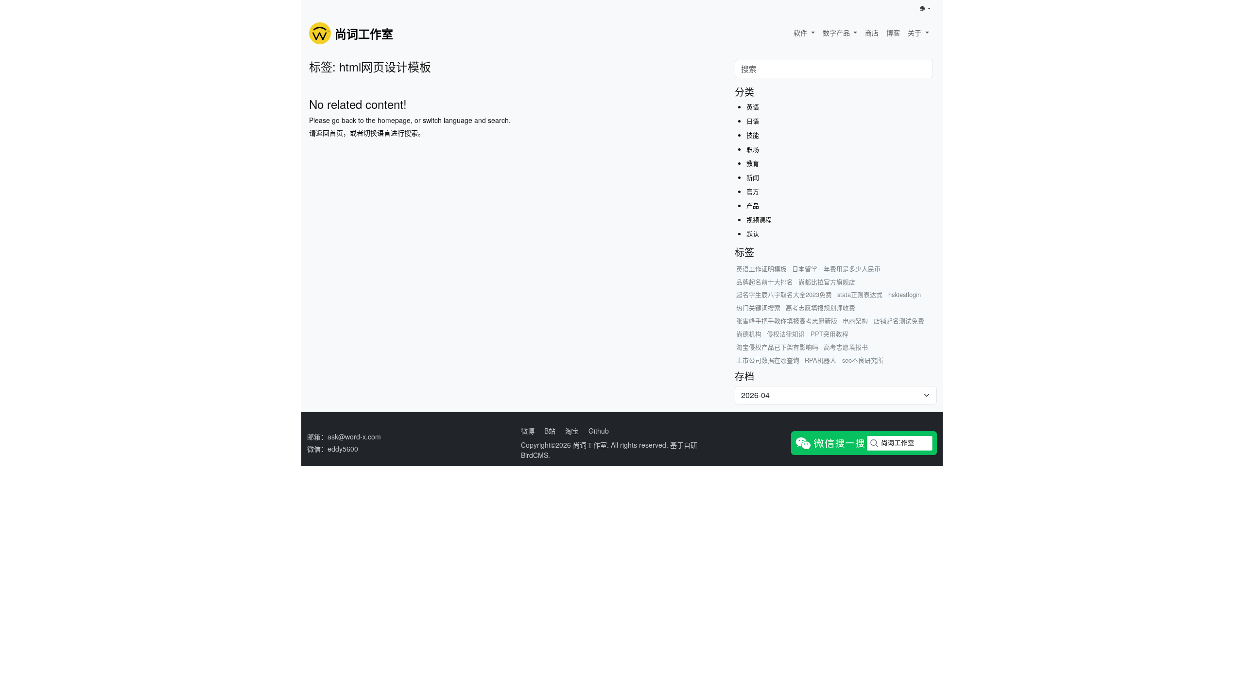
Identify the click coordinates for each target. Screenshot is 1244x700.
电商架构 (855, 320)
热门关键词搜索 (758, 307)
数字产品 (837, 32)
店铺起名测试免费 (899, 320)
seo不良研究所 (862, 360)
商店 (872, 32)
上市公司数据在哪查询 (767, 360)
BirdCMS (534, 455)
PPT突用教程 (829, 333)
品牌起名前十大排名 (764, 281)
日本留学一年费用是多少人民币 (836, 268)
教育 (752, 163)
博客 (893, 32)
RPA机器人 (820, 360)
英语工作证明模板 (761, 268)
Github (598, 431)
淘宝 (572, 431)
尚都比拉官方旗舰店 (826, 281)
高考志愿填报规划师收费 (820, 307)
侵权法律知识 (786, 333)
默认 (752, 233)
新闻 (752, 177)
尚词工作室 (590, 445)
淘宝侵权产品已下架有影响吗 (777, 346)
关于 (915, 32)
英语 (752, 106)
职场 (752, 149)
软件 (801, 32)
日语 (752, 120)
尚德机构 (748, 333)
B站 (549, 431)
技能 (752, 135)
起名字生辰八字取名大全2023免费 (784, 294)
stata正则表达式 (859, 294)
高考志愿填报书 (846, 346)
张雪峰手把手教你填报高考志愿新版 (786, 320)
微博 (528, 431)
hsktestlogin (904, 294)
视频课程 (759, 219)
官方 (752, 191)
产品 (752, 205)
